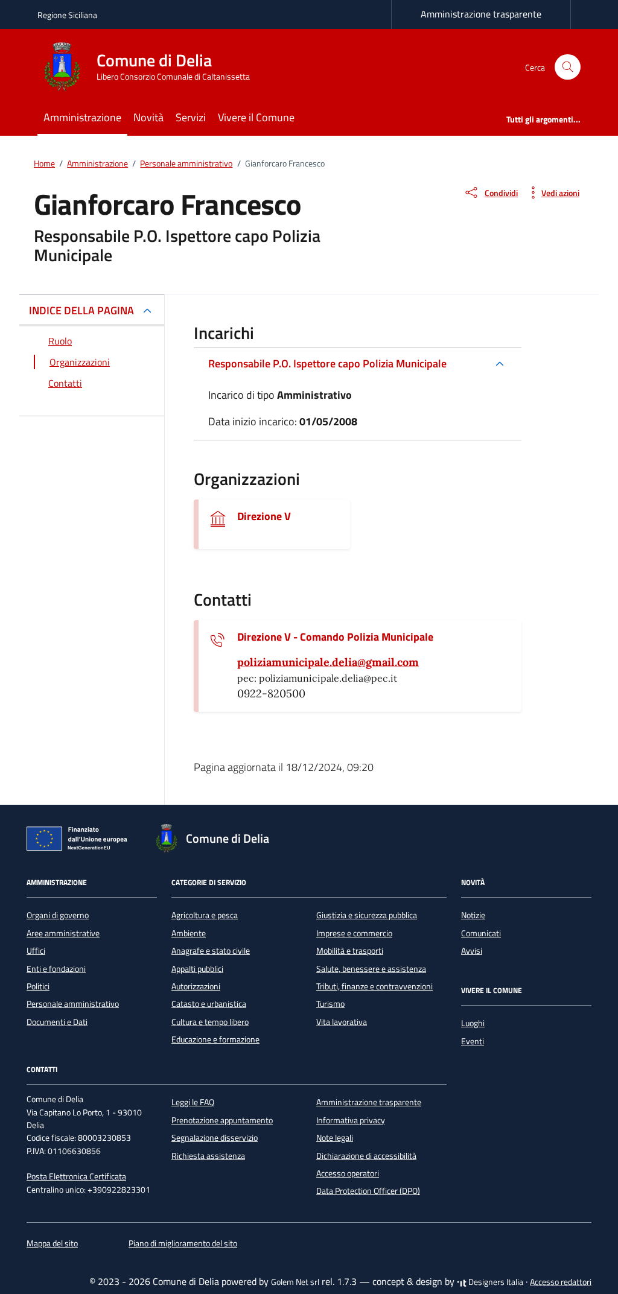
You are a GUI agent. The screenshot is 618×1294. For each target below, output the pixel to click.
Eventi (472, 1041)
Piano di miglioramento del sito (183, 1243)
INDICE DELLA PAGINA (81, 310)
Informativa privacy (350, 1120)
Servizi (191, 117)
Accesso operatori (347, 1173)
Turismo (330, 1003)
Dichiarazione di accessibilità (366, 1155)
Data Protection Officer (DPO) (368, 1190)
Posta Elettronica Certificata (76, 1176)
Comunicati (481, 933)
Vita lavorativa (341, 1022)
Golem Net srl (295, 1282)
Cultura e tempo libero (210, 1022)
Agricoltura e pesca (204, 915)
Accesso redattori (560, 1282)
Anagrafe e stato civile (210, 950)
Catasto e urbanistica (208, 1003)
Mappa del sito (52, 1243)
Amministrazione (82, 117)
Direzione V (264, 516)
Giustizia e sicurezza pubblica (366, 915)
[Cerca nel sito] (568, 67)
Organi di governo (58, 915)
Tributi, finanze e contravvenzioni (374, 986)
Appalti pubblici (197, 968)
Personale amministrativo (73, 1003)
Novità (148, 117)
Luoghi (473, 1023)
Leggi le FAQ (192, 1102)
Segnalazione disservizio (214, 1137)
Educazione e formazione (215, 1039)
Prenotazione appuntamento (222, 1120)
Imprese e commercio (354, 933)
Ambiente (188, 933)
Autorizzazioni (195, 986)
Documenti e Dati (57, 1022)
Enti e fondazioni (56, 968)
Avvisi (471, 950)
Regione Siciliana (67, 14)
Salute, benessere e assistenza (371, 968)
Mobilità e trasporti (349, 950)
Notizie (473, 915)
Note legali (334, 1137)
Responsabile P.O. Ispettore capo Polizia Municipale (327, 363)
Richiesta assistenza (208, 1155)
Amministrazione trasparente (481, 14)
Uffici (36, 950)
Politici (38, 986)
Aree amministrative (63, 933)
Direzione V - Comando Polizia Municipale (335, 637)
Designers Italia (495, 1282)
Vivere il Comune (256, 117)
